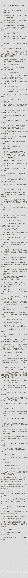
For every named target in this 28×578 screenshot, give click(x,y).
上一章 (2, 572)
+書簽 (19, 572)
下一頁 (25, 572)
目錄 (14, 572)
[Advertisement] (14, 556)
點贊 (8, 572)
